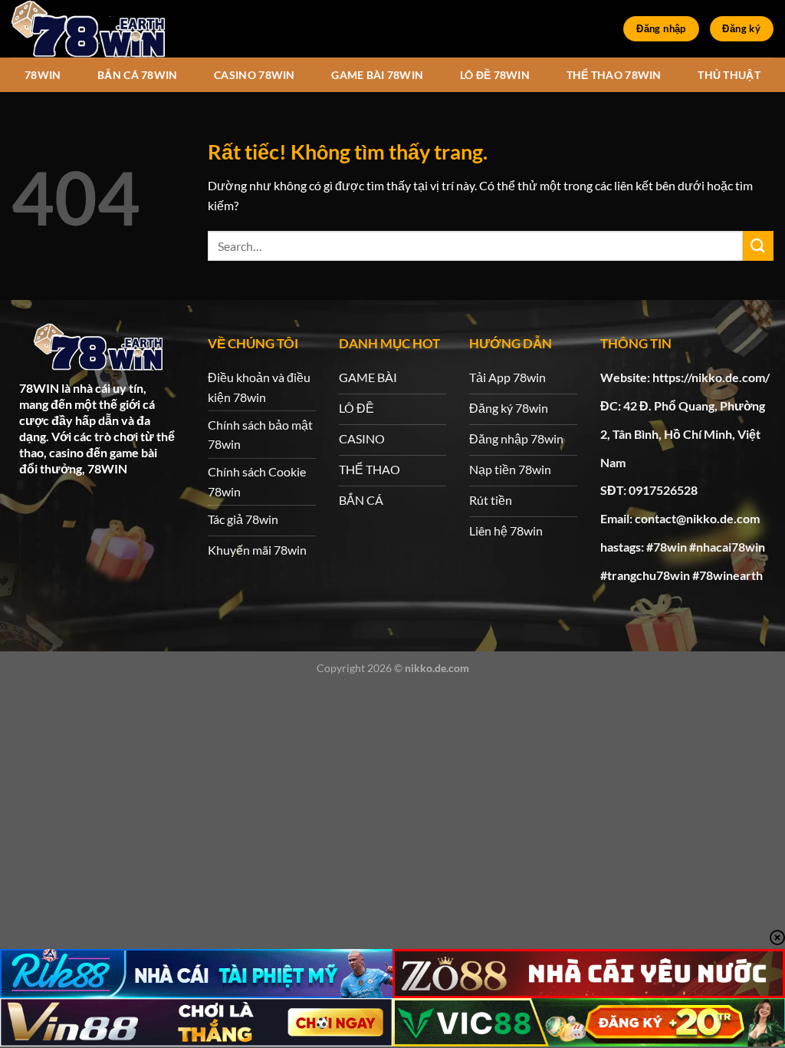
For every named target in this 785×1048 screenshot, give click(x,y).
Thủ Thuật (729, 74)
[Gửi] (758, 246)
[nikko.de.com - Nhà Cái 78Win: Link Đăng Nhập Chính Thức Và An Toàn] (88, 29)
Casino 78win (254, 74)
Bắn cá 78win (137, 74)
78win (43, 74)
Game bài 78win (377, 74)
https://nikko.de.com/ (711, 377)
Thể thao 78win (614, 74)
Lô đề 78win (495, 74)
